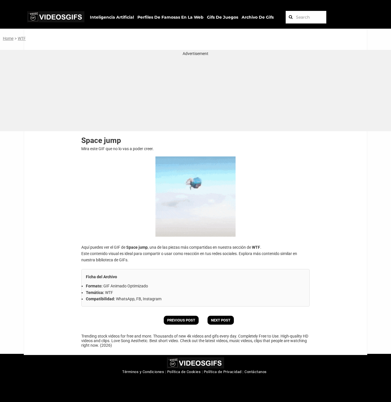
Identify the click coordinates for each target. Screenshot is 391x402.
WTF (22, 38)
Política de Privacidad (223, 372)
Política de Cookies (184, 372)
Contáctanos (255, 372)
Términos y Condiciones (143, 372)
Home (8, 38)
